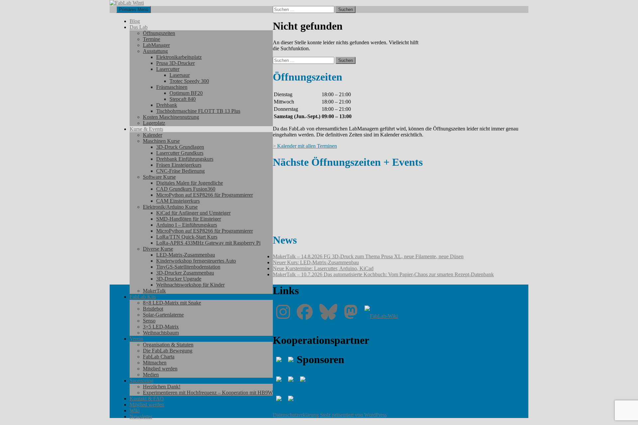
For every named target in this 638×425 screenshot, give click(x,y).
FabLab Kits (143, 297)
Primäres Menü (133, 9)
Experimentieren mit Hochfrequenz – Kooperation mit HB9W (208, 392)
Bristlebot (153, 309)
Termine (151, 39)
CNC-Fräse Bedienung (180, 171)
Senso (149, 320)
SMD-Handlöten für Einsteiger (188, 219)
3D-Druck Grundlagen (180, 147)
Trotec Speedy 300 (189, 81)
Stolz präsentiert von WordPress (353, 415)
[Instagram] (283, 316)
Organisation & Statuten (168, 344)
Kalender (152, 135)
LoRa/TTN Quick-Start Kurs (186, 237)
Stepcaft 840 (182, 99)
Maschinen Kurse (161, 141)
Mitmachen (154, 362)
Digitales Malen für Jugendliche (189, 183)
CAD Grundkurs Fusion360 (185, 189)
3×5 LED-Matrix (161, 326)
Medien (151, 374)
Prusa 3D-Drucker (175, 63)
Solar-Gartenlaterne (163, 315)
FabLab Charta (158, 356)
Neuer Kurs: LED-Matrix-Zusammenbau (316, 262)
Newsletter (141, 416)
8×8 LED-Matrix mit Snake (172, 303)
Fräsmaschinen (171, 87)
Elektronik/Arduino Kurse (170, 207)
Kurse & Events (146, 129)
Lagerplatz (154, 123)
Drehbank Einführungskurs (184, 159)
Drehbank (166, 105)
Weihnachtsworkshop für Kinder (190, 285)
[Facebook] (305, 316)
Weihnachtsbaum (161, 332)
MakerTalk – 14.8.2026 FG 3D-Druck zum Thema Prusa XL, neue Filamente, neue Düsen (368, 256)
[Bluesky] (328, 316)
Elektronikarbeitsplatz (179, 57)
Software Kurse (159, 177)
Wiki (135, 410)
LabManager (156, 45)
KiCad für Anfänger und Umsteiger (193, 213)
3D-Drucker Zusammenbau (185, 273)
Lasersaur (179, 75)
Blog (135, 21)
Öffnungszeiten (159, 33)
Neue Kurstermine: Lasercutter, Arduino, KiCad (323, 268)
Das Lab (139, 27)
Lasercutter (167, 69)
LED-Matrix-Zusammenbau (185, 255)
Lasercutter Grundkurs (179, 153)
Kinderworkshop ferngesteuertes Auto (196, 261)
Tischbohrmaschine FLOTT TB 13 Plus (198, 111)
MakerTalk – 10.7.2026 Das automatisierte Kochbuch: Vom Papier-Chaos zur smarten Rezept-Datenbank (383, 274)
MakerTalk (154, 291)
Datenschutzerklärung (296, 415)
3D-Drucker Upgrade (178, 279)
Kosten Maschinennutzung (171, 117)
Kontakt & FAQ (147, 398)
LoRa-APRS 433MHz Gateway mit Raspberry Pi (208, 243)
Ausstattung (155, 51)
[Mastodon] (351, 316)
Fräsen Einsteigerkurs (178, 165)
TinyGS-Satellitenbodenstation (188, 267)
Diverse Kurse (158, 249)
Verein (136, 338)
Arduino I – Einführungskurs (186, 225)
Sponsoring (142, 380)
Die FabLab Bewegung (167, 350)
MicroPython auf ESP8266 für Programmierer (204, 195)
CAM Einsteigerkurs (178, 201)
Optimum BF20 (186, 93)
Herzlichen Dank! (161, 386)
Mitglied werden (160, 368)
